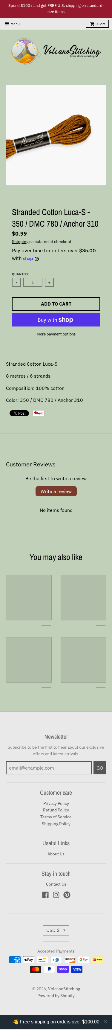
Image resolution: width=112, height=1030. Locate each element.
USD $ (53, 930)
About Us (56, 854)
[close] (101, 996)
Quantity (20, 274)
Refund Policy (56, 810)
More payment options (56, 334)
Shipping (20, 241)
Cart (100, 24)
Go (99, 768)
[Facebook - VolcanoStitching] (45, 894)
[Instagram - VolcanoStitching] (56, 894)
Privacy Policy (56, 803)
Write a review (56, 491)
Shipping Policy (56, 823)
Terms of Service (56, 817)
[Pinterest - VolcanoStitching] (66, 894)
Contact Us (56, 884)
